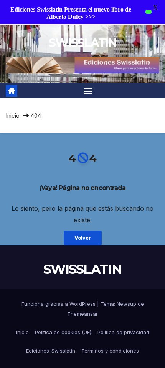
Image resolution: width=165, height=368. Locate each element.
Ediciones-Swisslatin (50, 351)
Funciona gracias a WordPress (59, 304)
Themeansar (82, 314)
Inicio (13, 115)
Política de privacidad (123, 332)
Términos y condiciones (110, 351)
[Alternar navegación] (88, 90)
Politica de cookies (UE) (63, 332)
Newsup (126, 304)
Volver (82, 238)
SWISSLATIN (82, 43)
